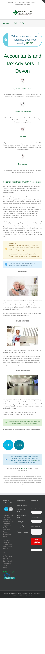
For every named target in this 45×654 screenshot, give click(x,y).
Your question (36, 526)
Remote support (22, 532)
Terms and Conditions (10, 593)
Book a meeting (22, 505)
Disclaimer (25, 593)
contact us (24, 468)
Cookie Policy (33, 593)
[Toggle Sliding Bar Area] (43, 2)
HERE (29, 43)
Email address (36, 518)
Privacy (19, 593)
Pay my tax (20, 522)
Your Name (35, 509)
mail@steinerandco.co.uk (22, 4)
